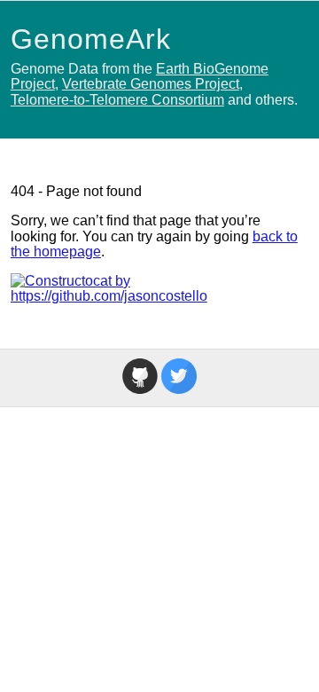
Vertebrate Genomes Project (150, 83)
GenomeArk (91, 39)
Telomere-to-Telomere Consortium (117, 99)
